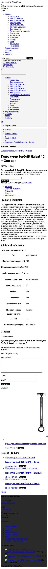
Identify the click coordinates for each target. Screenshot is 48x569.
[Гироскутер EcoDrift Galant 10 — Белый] (7, 388)
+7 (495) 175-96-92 (10, 63)
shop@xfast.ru (8, 65)
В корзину (5, 180)
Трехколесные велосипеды (20, 31)
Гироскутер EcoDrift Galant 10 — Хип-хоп (19, 142)
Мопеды (13, 40)
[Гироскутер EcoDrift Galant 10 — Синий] (2, 388)
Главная (8, 130)
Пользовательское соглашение (16, 539)
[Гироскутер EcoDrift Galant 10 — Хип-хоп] (5, 388)
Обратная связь (8, 67)
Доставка (8, 50)
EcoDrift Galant (10, 138)
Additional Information (13, 189)
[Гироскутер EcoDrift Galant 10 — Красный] (3, 388)
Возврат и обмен (11, 534)
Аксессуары (14, 44)
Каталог (8, 14)
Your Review (6, 357)
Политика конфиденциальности (16, 541)
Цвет (7, 193)
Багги (12, 42)
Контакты (8, 54)
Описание (8, 187)
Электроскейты (15, 29)
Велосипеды (14, 33)
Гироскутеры (14, 16)
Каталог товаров (11, 134)
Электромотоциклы (17, 25)
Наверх (3, 492)
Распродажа (14, 46)
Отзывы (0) (9, 191)
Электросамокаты (16, 18)
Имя (3, 376)
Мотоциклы (14, 37)
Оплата (7, 52)
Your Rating (5, 353)
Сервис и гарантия (12, 48)
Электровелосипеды (17, 21)
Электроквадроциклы (18, 27)
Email (3, 380)
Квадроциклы (15, 35)
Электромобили (15, 23)
